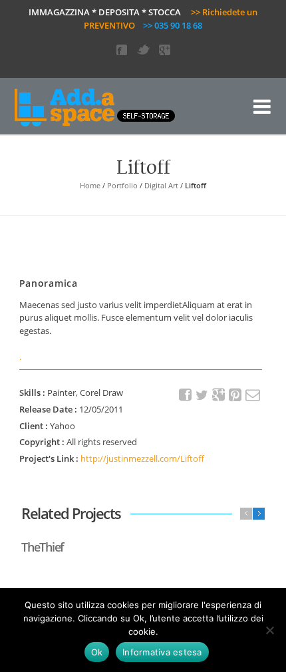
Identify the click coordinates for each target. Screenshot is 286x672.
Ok (97, 652)
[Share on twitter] (202, 395)
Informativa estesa (162, 652)
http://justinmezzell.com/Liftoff (142, 458)
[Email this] (252, 395)
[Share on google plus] (218, 395)
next (259, 514)
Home (90, 185)
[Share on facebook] (185, 395)
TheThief (42, 547)
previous (246, 514)
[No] (269, 630)
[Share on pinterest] (235, 395)
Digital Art (161, 185)
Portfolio (122, 185)
